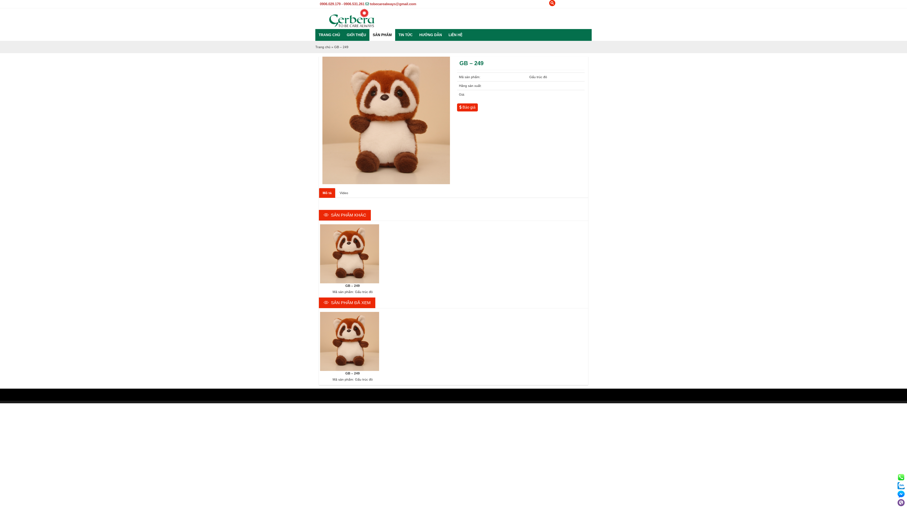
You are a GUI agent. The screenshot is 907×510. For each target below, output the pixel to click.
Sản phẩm (382, 35)
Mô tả (327, 193)
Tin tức (405, 35)
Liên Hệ (455, 35)
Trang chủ (329, 35)
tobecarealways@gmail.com (393, 4)
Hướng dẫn (430, 35)
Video (344, 193)
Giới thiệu (356, 35)
